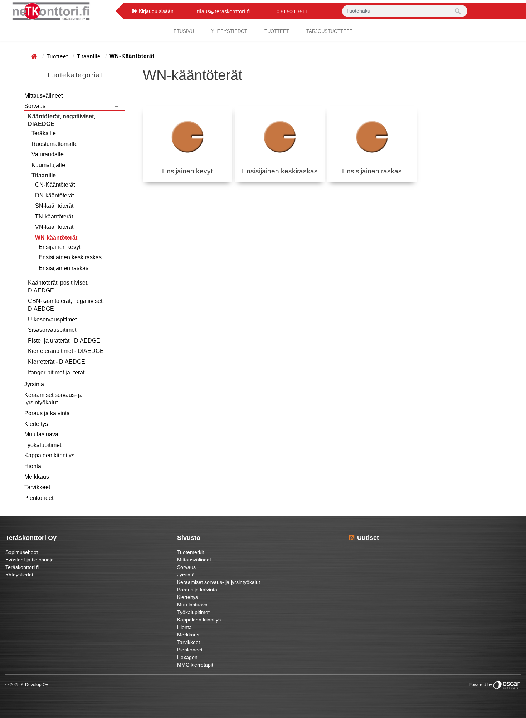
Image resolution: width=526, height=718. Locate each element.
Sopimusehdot (21, 552)
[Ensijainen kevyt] (187, 136)
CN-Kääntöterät (55, 185)
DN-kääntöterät (54, 195)
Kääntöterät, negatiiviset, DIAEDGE (61, 120)
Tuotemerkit (190, 552)
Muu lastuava (41, 434)
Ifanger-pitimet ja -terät (56, 372)
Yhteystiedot (19, 574)
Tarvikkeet (37, 487)
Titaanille (89, 56)
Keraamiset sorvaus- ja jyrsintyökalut (53, 399)
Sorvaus (34, 106)
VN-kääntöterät (54, 227)
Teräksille (43, 133)
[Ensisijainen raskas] (372, 136)
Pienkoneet (38, 498)
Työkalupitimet (42, 445)
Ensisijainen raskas (63, 268)
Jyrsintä (34, 384)
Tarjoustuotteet (329, 31)
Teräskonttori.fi (22, 567)
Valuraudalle (47, 154)
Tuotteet (276, 31)
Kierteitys (36, 424)
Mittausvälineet (43, 96)
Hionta (32, 466)
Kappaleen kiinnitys (49, 455)
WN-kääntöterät (56, 238)
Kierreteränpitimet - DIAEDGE (66, 351)
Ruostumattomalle (54, 144)
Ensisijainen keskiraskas (70, 257)
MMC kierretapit (195, 665)
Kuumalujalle (48, 165)
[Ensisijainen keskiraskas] (280, 136)
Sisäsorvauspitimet (52, 330)
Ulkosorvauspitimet (52, 319)
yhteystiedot (229, 31)
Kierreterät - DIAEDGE (56, 362)
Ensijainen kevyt (60, 247)
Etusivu (184, 31)
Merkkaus (36, 477)
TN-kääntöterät (54, 216)
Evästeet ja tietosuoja (29, 559)
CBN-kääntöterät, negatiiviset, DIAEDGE (66, 305)
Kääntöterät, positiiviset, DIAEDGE (58, 287)
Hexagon (187, 657)
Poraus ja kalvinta (47, 413)
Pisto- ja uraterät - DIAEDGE (64, 341)
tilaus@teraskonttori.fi (223, 11)
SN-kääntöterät (54, 206)
